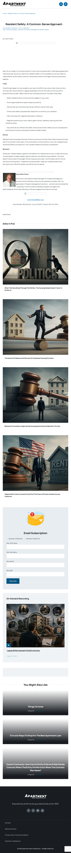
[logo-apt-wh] (35, 794)
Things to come (35, 706)
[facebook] (28, 810)
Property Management (32, 29)
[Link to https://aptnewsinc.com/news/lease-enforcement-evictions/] (8, 645)
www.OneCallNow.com (35, 200)
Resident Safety (44, 29)
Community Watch (11, 29)
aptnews (26, 28)
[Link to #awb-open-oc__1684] (66, 4)
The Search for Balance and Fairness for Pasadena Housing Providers (29, 358)
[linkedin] (42, 810)
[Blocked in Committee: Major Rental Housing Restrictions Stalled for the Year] (35, 368)
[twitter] (33, 810)
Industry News (39, 711)
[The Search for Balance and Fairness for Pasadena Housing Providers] (35, 300)
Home (4, 13)
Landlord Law (21, 29)
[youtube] (38, 810)
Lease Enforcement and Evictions (23, 650)
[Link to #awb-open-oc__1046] (61, 4)
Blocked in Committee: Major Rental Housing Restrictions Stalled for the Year (32, 426)
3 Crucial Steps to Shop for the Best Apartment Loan (35, 735)
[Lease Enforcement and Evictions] (35, 605)
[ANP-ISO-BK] (14, 3)
